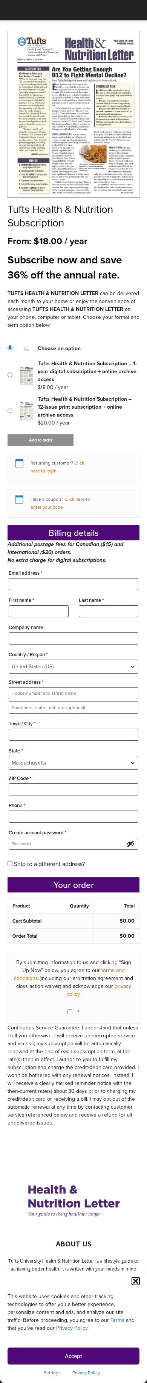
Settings (52, 1372)
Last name (91, 600)
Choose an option (59, 348)
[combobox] (73, 667)
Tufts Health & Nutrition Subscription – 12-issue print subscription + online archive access (85, 407)
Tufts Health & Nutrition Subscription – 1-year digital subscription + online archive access (87, 371)
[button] (135, 1281)
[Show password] (130, 844)
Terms (117, 1320)
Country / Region (28, 654)
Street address (26, 682)
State (16, 750)
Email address (26, 573)
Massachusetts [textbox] (29, 763)
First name (21, 600)
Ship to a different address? (49, 864)
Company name (26, 627)
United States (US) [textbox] (33, 667)
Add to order (40, 440)
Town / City (22, 723)
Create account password (38, 832)
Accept (73, 1356)
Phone (17, 805)
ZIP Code (20, 778)
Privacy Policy (71, 1328)
